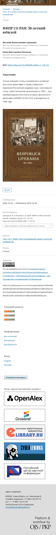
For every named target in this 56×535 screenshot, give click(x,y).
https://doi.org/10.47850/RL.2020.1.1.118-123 (28, 65)
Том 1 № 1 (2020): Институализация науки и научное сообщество (25, 13)
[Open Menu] (2, 2)
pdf (8, 190)
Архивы (16, 9)
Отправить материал (15, 377)
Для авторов (9, 340)
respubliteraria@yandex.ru (17, 507)
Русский (7, 365)
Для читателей (10, 336)
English (7, 361)
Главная (6, 9)
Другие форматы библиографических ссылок (25, 226)
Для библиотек (10, 344)
